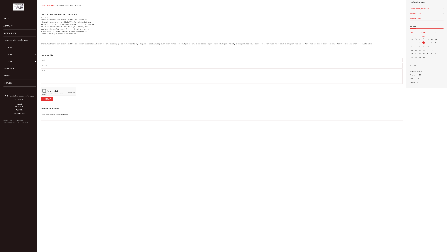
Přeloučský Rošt (415, 13)
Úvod (43, 6)
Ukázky (6, 76)
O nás (6, 19)
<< (412, 32)
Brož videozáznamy (416, 18)
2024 (10, 54)
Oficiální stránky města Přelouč (420, 9)
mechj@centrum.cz (19, 113)
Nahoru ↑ (25, 123)
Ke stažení (8, 83)
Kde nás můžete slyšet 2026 (15, 40)
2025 (10, 61)
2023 (10, 47)
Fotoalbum (8, 69)
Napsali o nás (9, 33)
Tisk (20, 120)
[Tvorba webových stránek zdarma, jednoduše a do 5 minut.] (17, 120)
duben (424, 32)
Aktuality (8, 26)
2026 (423, 36)
